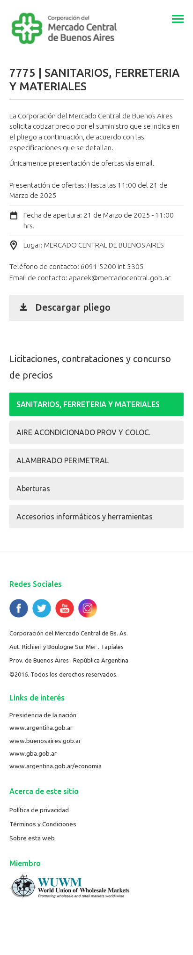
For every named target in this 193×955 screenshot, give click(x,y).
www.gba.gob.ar (33, 753)
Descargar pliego (73, 307)
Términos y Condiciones (42, 824)
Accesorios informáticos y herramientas (84, 516)
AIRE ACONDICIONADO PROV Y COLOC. (83, 432)
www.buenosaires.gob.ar (45, 740)
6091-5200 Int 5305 (112, 266)
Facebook (18, 608)
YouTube (64, 608)
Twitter (41, 608)
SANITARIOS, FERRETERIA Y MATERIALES (88, 404)
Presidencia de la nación (42, 715)
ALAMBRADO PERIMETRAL (62, 460)
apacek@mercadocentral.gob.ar (120, 278)
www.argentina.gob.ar (41, 727)
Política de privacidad (39, 810)
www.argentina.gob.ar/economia (55, 766)
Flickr (87, 608)
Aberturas (33, 488)
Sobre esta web (32, 838)
